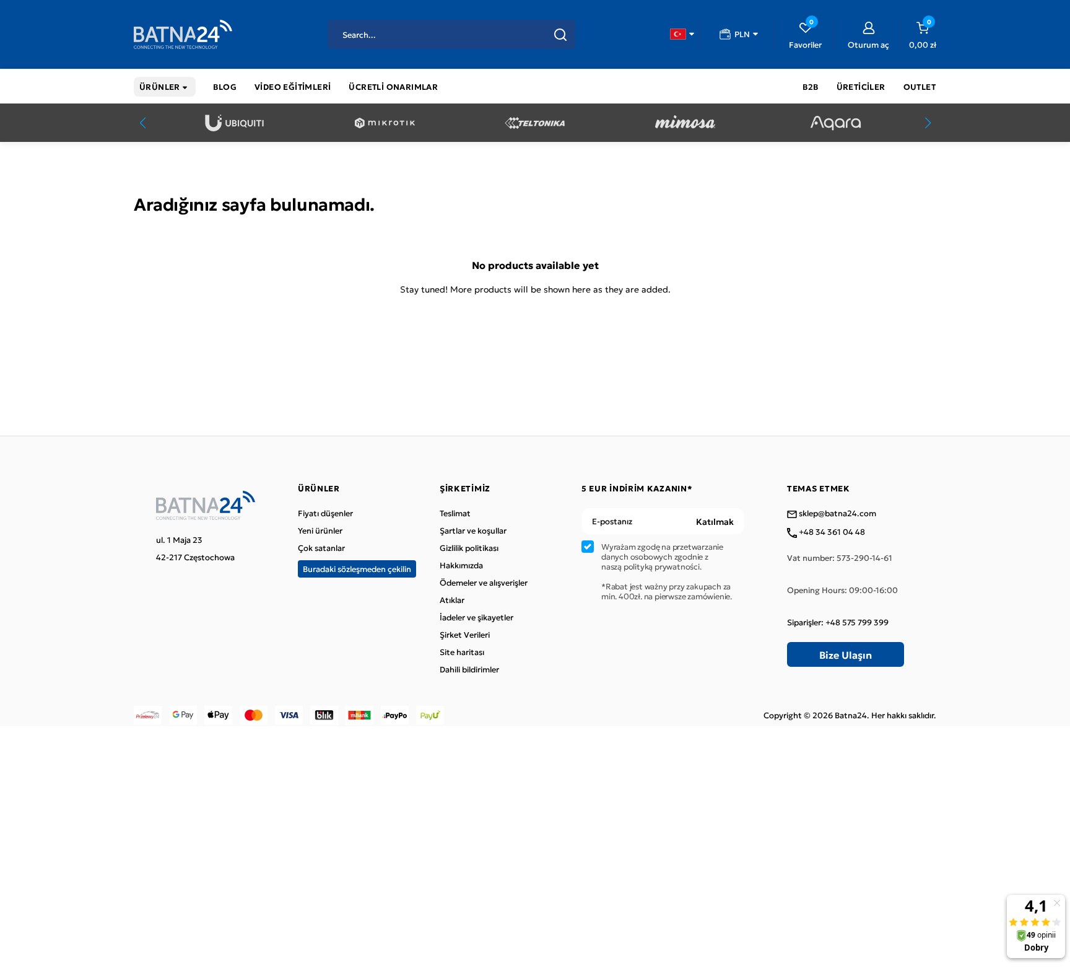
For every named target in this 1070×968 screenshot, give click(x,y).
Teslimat (455, 513)
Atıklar (452, 600)
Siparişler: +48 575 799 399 (838, 622)
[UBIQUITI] (234, 123)
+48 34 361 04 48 (831, 532)
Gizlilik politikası (469, 548)
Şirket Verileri (465, 635)
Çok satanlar (321, 548)
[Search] (560, 34)
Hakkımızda (461, 565)
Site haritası (462, 652)
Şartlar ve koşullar (473, 530)
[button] (682, 34)
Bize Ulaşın (845, 654)
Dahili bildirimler (469, 669)
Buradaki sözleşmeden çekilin (357, 568)
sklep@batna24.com (836, 513)
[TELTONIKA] (535, 123)
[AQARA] (836, 123)
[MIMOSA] (685, 123)
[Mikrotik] (385, 123)
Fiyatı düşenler (325, 513)
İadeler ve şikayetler (476, 617)
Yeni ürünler (320, 530)
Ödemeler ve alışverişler (484, 582)
